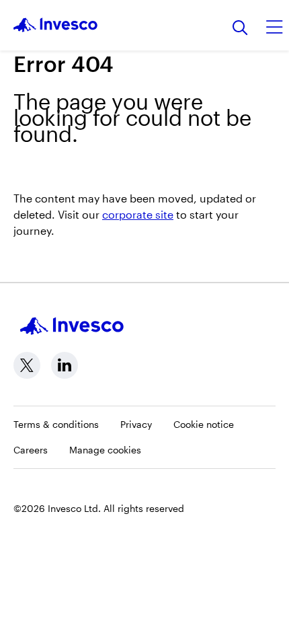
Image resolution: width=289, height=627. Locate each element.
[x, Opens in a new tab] (26, 365)
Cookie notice (203, 424)
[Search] (240, 29)
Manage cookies (105, 449)
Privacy (136, 424)
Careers (30, 449)
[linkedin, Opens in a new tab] (64, 365)
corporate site (137, 214)
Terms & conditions (56, 424)
